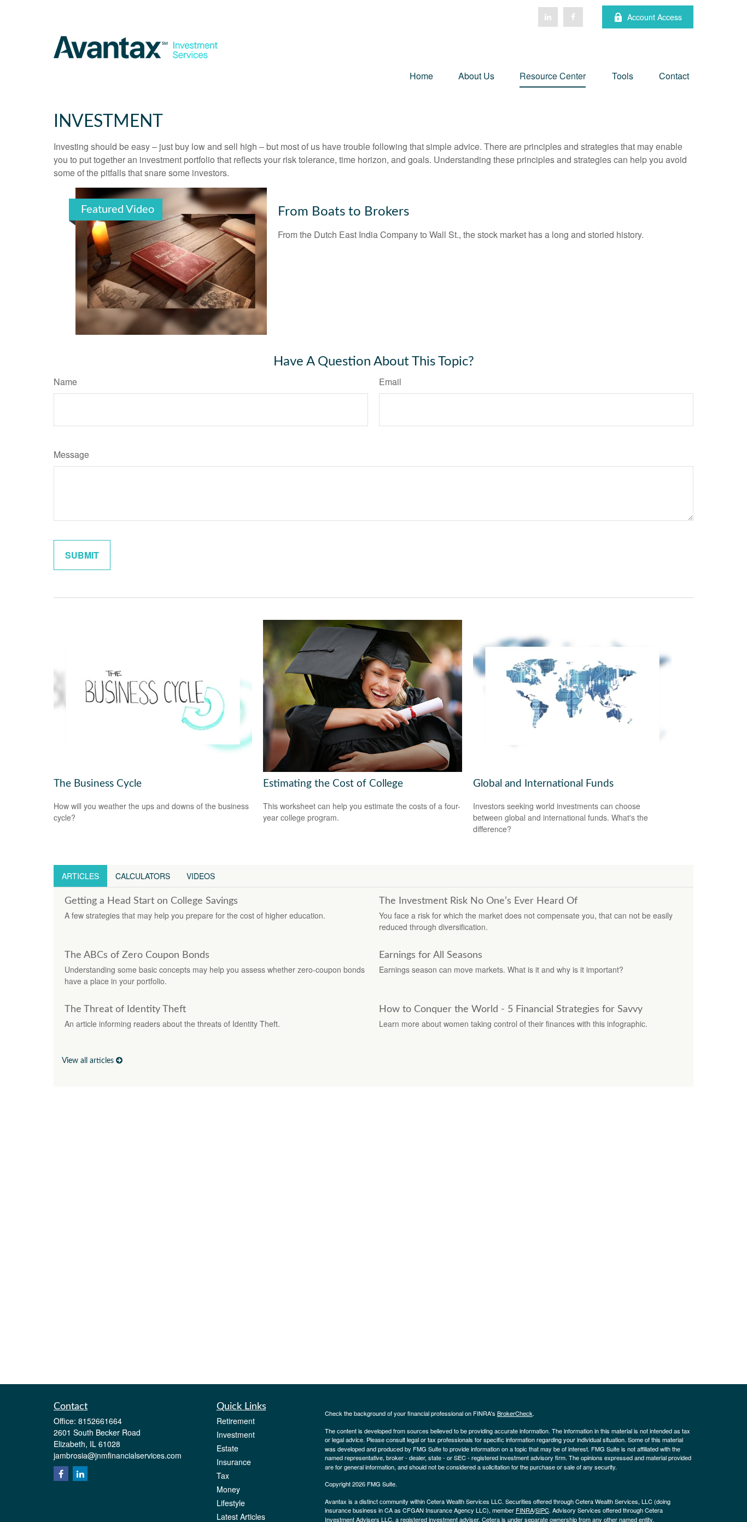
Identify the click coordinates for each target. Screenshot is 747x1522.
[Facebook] (573, 17)
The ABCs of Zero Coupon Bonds (137, 955)
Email (390, 381)
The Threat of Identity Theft (125, 1009)
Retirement (236, 1420)
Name (65, 381)
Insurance (234, 1461)
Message (71, 454)
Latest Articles (241, 1516)
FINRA (525, 1510)
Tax (223, 1475)
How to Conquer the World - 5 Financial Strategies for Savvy (511, 1009)
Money (228, 1489)
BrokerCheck (515, 1413)
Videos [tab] (200, 875)
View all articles (89, 1061)
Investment (236, 1434)
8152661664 (100, 1420)
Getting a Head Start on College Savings (151, 901)
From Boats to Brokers (343, 211)
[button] (421, 75)
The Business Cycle (98, 784)
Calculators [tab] (142, 875)
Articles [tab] (80, 875)
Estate (227, 1448)
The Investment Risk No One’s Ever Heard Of (478, 901)
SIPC (542, 1510)
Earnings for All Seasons (430, 955)
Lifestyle (231, 1502)
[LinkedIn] (548, 17)
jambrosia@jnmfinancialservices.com (118, 1455)
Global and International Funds (543, 784)
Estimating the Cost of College (333, 784)
